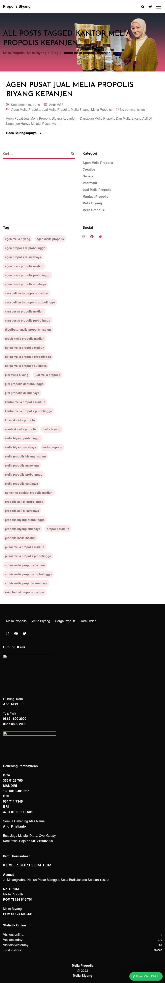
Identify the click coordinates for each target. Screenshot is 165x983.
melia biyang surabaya (20, 447)
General (88, 176)
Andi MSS (56, 104)
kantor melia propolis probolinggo (28, 411)
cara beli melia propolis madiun (26, 293)
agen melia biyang (17, 239)
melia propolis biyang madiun (25, 456)
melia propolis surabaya (21, 483)
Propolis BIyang (17, 6)
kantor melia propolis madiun (25, 402)
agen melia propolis (50, 239)
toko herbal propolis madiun (24, 592)
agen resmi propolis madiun (24, 266)
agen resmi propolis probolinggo (27, 275)
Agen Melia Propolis (25, 109)
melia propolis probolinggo (23, 474)
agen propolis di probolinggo (25, 248)
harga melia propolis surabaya (26, 366)
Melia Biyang (80, 109)
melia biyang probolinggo (22, 438)
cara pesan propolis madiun (24, 311)
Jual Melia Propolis (55, 109)
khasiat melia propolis (20, 420)
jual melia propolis (47, 375)
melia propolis (52, 447)
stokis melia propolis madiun (25, 565)
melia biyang (51, 429)
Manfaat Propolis (95, 196)
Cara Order (88, 621)
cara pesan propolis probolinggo (27, 320)
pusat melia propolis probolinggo (28, 556)
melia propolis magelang (22, 465)
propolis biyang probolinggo (25, 520)
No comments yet (132, 109)
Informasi (89, 182)
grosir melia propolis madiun (24, 338)
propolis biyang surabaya (22, 529)
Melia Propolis (101, 109)
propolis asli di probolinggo (24, 502)
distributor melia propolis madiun (28, 329)
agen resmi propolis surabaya (25, 284)
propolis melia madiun (20, 538)
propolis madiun (58, 529)
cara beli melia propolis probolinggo (30, 302)
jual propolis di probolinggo (24, 384)
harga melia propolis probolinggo (28, 357)
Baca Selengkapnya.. (22, 133)
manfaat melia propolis (20, 429)
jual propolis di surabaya (22, 393)
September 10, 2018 (25, 104)
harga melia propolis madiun (24, 348)
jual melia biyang (16, 375)
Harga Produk (65, 621)
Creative (88, 169)
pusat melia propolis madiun (24, 547)
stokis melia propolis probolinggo (28, 574)
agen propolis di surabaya (23, 257)
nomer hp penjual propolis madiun (29, 492)
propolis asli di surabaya (22, 511)
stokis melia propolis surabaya (26, 583)
